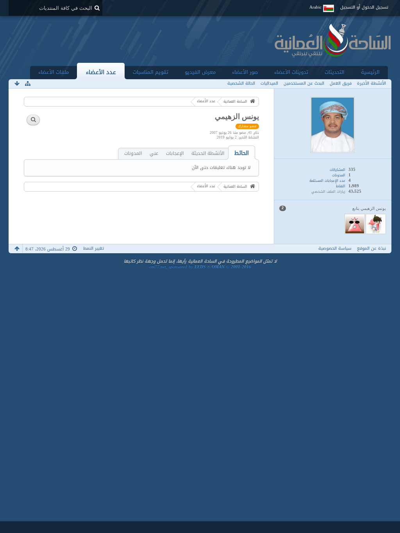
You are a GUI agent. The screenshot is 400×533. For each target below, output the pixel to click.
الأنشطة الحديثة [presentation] (207, 153)
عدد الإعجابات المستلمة (327, 180)
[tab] (241, 153)
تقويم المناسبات (150, 72)
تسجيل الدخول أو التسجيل (364, 7)
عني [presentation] (154, 153)
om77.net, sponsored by (200, 267)
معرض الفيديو (200, 72)
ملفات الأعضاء (53, 72)
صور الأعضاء (245, 72)
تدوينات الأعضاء (291, 72)
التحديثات (335, 72)
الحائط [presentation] (241, 153)
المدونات (338, 175)
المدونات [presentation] (133, 153)
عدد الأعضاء (101, 72)
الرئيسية (370, 72)
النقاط (340, 186)
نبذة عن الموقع (371, 248)
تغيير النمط (93, 248)
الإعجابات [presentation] (175, 153)
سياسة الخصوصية (335, 248)
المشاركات (337, 169)
